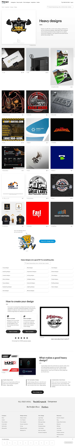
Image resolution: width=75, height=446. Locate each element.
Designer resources (60, 432)
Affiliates (58, 426)
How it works (19, 2)
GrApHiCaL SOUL (55, 86)
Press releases (4, 421)
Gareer (53, 198)
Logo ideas (59, 428)
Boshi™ (29, 142)
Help (58, 436)
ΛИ (28, 72)
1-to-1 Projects (22, 419)
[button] (72, 439)
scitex (4, 142)
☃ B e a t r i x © (6, 198)
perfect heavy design (45, 34)
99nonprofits (4, 428)
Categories (13, 2)
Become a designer (60, 417)
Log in (71, 2)
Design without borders (61, 421)
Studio (38, 2)
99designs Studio (23, 428)
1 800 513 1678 (66, 2)
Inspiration (33, 2)
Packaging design (41, 426)
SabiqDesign (54, 226)
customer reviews (27, 340)
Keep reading (10, 385)
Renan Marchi (5, 170)
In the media (4, 424)
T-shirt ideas (59, 430)
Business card (41, 419)
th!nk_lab (42, 337)
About (3, 417)
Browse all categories (42, 432)
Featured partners (60, 434)
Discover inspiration (24, 424)
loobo (29, 170)
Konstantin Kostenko (6, 114)
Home (3, 7)
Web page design (41, 421)
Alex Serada (54, 114)
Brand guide (40, 424)
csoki (4, 72)
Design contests (23, 417)
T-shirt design (41, 428)
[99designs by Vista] (5, 2)
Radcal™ (53, 170)
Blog (57, 419)
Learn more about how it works (59, 339)
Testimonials (4, 426)
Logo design (40, 417)
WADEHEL (54, 142)
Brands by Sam (33, 45)
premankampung (30, 198)
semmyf (4, 372)
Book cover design (41, 430)
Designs (12, 7)
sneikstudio (22, 375)
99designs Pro (23, 430)
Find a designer (26, 2)
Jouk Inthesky (5, 226)
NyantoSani (30, 226)
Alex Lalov (29, 114)
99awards (59, 424)
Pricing (21, 426)
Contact (3, 419)
